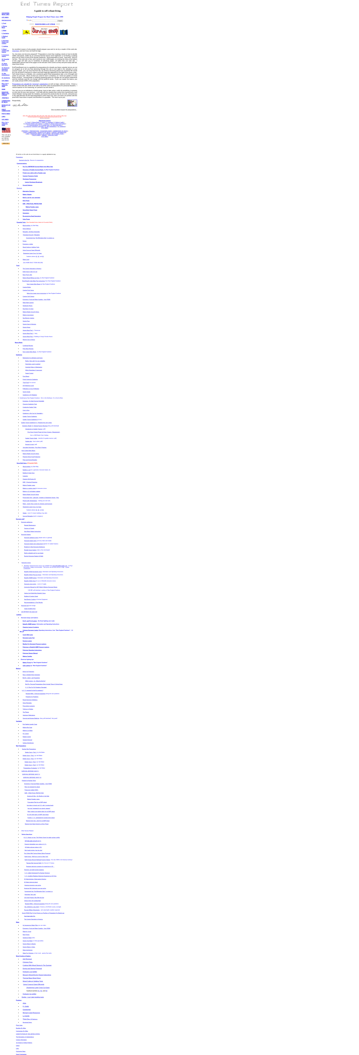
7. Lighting (5, 46)
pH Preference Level (28, 385)
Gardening (19, 354)
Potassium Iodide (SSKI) (31, 790)
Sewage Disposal (27, 740)
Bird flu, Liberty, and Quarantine (31, 678)
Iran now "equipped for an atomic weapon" (39, 808)
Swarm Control (29, 373)
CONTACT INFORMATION (59, 132)
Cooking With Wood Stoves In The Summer (37, 965)
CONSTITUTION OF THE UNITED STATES (28, 1034)
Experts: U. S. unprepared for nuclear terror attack (41, 817)
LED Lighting (26, 665)
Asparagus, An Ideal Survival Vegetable (33, 401)
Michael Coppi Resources (31, 1013)
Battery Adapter (27, 194)
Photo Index (19, 1025)
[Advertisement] (46, 43)
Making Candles (27, 656)
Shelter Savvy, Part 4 (30, 762)
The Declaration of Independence (25, 1037)
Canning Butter (27, 287)
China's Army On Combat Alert (32, 900)
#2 (38, 256)
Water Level (26, 259)
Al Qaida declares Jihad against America (35, 879)
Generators (26, 213)
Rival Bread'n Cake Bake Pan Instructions (33, 281)
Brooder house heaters (30, 550)
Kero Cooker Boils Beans (33, 284)
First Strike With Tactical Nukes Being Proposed (37, 853)
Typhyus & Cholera (28, 709)
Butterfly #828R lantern (30, 578)
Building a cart (26, 470)
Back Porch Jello (27, 274)
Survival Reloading (28, 516)
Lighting (18, 614)
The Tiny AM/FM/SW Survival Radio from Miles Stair (38, 166)
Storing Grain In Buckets (29, 324)
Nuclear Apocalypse (27, 834)
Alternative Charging (28, 191)
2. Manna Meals (4, 27)
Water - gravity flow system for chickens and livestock (37, 504)
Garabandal (27, 1009)
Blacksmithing (26, 225)
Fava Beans (26, 376)
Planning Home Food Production (31, 456)
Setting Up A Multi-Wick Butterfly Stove (35, 593)
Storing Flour (26, 321)
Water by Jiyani (27, 931)
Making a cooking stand (29, 488)
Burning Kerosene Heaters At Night (33, 556)
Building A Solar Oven (28, 473)
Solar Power (26, 219)
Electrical (19, 188)
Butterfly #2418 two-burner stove (33, 571)
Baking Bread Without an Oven (31, 278)
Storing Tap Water (27, 941)
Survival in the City (24, 160)
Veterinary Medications (29, 715)
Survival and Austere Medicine (31, 718)
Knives (24, 241)
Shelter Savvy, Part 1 (31, 752)
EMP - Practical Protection (30, 482)
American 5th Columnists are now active (35, 888)
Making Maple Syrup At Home (31, 312)
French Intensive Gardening (30, 379)
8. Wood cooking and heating (5, 51)
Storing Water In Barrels (29, 944)
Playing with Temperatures (30, 500)
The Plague (26, 712)
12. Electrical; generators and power (6, 69)
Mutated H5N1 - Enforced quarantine (35, 693)
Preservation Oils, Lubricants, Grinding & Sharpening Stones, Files (41, 497)
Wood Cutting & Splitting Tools (31, 247)
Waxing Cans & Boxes (29, 339)
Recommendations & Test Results (33, 602)
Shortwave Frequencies (29, 179)
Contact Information (21, 1040)
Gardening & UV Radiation (30, 395)
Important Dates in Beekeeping (33, 367)
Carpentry (25, 476)
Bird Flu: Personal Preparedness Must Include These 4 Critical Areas (44, 684)
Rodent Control (27, 736)
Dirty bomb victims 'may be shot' (33, 850)
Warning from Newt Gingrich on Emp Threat (36, 824)
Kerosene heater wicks (30, 540)
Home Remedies (27, 703)
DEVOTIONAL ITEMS (58, 134)
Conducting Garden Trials (29, 407)
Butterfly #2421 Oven (30, 581)
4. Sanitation (5, 33)
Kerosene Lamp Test (28, 638)
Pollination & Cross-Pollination (31, 388)
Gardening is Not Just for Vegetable (32, 413)
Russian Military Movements (32, 910)
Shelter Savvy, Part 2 (28, 755)
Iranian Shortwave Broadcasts (33, 182)
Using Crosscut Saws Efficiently (31, 250)
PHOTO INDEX (6, 113)
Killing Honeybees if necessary (33, 370)
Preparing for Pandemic (32, 696)
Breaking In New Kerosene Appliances (34, 547)
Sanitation (19, 721)
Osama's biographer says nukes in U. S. (35, 844)
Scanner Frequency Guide (30, 176)
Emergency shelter (28, 244)
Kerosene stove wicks (30, 584)
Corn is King (26, 410)
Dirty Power (26, 200)
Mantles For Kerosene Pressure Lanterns (34, 644)
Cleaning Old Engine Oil (29, 479)
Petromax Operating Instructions (32, 650)
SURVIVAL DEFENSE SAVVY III (32, 777)
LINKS (3, 116)
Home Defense (27, 228)
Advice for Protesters (28, 671)
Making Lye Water (28, 730)
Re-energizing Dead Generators (32, 216)
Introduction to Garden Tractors (33, 429)
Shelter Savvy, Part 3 (28, 758)
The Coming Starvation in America (32, 268)
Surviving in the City (29, 916)
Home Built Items (22, 463)
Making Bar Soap (27, 727)
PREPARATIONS (6, 20)
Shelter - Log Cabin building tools (33, 997)
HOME (3, 89)
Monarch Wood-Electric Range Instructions (37, 975)
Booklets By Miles (21, 1028)
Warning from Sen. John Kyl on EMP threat (37, 820)
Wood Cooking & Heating (23, 956)
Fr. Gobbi (26, 1006)
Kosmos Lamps (27, 641)
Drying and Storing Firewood (32, 968)
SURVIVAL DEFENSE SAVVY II (31, 774)
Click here (15, 51)
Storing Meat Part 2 (28, 333)
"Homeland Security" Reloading (31, 235)
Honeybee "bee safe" (30, 894)
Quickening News (20, 1051)
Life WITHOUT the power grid (29, 611)
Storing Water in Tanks (29, 947)
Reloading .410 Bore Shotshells (31, 231)
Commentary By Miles (22, 1031)
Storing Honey (26, 327)
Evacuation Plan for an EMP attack (37, 802)
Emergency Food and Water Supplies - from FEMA (36, 299)
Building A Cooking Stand (31, 596)
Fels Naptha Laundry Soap (30, 724)
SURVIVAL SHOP (5, 85)
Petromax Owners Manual (30, 653)
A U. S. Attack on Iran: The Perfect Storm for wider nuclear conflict (42, 837)
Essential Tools (21, 222)
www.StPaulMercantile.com (59, 565)
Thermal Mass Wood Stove (32, 978)
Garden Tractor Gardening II (30, 419)
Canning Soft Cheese (28, 296)
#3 (43, 256)
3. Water (4, 30)
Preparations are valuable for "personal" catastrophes (30, 84)
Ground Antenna (27, 185)
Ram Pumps (26, 934)
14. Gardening (6, 78)
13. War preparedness (6, 74)
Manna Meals (18, 342)
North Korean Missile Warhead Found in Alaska (37, 859)
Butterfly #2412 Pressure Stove (32, 574)
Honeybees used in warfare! (32, 364)
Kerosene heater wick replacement (33, 544)
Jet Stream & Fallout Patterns (24, 1042)
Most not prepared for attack (32, 787)
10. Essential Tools (44, 125)
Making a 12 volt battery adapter (31, 491)
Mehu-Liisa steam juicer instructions (36, 293)
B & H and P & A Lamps (30, 621)
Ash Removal (27, 959)
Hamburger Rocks (27, 305)
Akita (24, 1003)
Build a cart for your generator (31, 197)
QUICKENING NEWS (46, 131)
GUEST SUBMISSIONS (6, 110)
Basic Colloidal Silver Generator (31, 674)
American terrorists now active (32, 885)
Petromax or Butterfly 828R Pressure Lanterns (36, 647)
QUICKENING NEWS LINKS (5, 13)
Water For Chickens (28, 953)
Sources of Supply (29, 528)
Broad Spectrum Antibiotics (30, 700)
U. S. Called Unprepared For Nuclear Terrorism (37, 873)
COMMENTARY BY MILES (6, 101)
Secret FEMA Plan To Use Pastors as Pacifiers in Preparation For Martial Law (43, 913)
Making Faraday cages (32, 207)
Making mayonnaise (28, 315)
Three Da (26, 1019)
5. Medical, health (5, 37)
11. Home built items (5, 64)
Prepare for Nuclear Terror (29, 780)
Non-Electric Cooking (28, 318)
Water (17, 922)
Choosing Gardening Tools (30, 404)
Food (17, 265)
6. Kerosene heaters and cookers (5, 42)
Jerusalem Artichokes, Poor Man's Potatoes (34, 447)
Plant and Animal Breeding (30, 460)
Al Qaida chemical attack (31, 882)
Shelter (25, 513)
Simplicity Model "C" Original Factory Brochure (35, 426)
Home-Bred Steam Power (30, 210)
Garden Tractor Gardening (30, 416)
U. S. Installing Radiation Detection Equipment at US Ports (40, 876)
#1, (39, 991)
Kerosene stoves (26, 562)
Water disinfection (27, 950)
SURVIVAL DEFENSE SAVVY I (30, 771)
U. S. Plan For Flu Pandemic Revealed (35, 687)
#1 (36, 256)
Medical (18, 668)
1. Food (4, 23)
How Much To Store (28, 309)
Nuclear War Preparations (29, 749)
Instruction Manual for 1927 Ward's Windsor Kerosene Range (40, 587)
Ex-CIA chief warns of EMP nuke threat (38, 814)
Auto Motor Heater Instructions (32, 531)
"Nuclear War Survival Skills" (34, 863)
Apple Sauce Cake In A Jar (30, 271)
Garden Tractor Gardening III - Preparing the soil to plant (36, 422)
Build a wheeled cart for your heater (33, 553)
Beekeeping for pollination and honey (33, 358)
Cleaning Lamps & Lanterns (31, 627)
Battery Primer (27, 662)
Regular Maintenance (30, 525)
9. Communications (33, 125)
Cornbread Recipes (28, 345)
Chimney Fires (27, 962)
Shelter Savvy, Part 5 (30, 765)
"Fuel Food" (26, 382)
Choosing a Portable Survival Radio (33, 170)
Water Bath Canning (28, 302)
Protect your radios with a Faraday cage (34, 173)
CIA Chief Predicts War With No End (34, 897)
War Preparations (21, 746)
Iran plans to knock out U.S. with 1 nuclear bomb (40, 805)
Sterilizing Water (27, 937)
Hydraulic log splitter (29, 994)
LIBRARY (44, 135)
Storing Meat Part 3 (28, 336)
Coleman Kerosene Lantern (30, 630)
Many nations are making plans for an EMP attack (41, 811)
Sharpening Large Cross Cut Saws (32, 253)
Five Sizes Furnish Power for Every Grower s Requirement (43, 432)
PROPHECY (5, 98)
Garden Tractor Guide (31, 438)
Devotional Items (27, 1022)
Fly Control (26, 733)
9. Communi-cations (5, 55)
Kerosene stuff (20, 519)
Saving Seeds (26, 392)
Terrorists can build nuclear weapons (34, 869)
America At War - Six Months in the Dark (38, 796)
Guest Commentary (21, 1054)
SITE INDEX (5, 17)
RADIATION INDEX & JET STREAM (5, 94)
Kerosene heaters (26, 534)
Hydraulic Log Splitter (30, 972)
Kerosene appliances (26, 522)
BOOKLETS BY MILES (44, 132)
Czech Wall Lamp (28, 634)
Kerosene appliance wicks (31, 537)
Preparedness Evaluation (30, 768)
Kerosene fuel (25, 605)
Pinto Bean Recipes (28, 348)
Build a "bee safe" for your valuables (35, 361)
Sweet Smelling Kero (30, 608)
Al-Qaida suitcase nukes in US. (33, 847)
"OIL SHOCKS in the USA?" (32, 907)
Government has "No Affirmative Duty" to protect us (40, 238)
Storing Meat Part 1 (28, 330)
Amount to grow (29, 444)
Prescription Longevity (29, 706)
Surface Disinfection (28, 743)
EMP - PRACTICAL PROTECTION (32, 203)
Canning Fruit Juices (28, 290)
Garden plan (28, 441)
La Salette (26, 1016)
